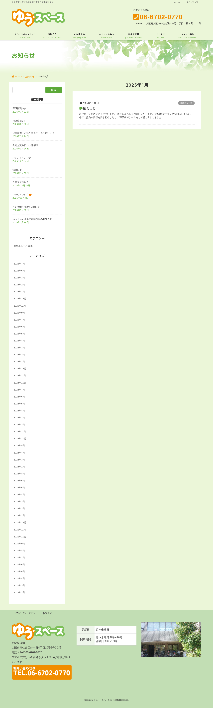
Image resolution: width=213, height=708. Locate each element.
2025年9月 (19, 312)
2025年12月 (20, 298)
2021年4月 (19, 578)
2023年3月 (19, 459)
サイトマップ (192, 2)
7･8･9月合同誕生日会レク (26, 206)
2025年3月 (19, 347)
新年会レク (87, 108)
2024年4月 (19, 410)
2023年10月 (20, 438)
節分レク (17, 170)
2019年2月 (19, 592)
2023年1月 (19, 466)
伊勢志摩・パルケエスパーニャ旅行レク (33, 133)
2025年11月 (20, 305)
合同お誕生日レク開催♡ (25, 145)
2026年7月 (19, 263)
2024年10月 (20, 382)
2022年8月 (19, 473)
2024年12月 (20, 368)
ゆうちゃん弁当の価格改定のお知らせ (32, 219)
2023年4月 (19, 452)
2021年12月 (20, 522)
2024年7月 (19, 389)
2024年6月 (19, 396)
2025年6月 (19, 326)
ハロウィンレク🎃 (22, 194)
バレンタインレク (21, 157)
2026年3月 (19, 277)
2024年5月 (19, 403)
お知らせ (47, 613)
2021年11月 (20, 529)
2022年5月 (19, 487)
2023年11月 (20, 431)
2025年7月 (19, 319)
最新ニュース (186, 103)
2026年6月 (19, 270)
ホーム (177, 2)
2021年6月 (19, 564)
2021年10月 (20, 536)
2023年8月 (19, 445)
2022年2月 (19, 508)
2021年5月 (19, 571)
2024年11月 (20, 375)
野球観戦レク (19, 108)
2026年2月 (19, 284)
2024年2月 (19, 424)
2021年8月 (19, 550)
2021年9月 (19, 543)
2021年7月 (19, 557)
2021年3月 (19, 585)
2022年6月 (19, 480)
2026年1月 (19, 291)
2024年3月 (19, 417)
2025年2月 (19, 354)
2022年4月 (19, 494)
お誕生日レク (19, 120)
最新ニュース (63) (23, 246)
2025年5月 (19, 333)
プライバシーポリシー (26, 613)
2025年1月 (19, 361)
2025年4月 (19, 340)
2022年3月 (19, 501)
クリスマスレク (20, 182)
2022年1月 (19, 515)
